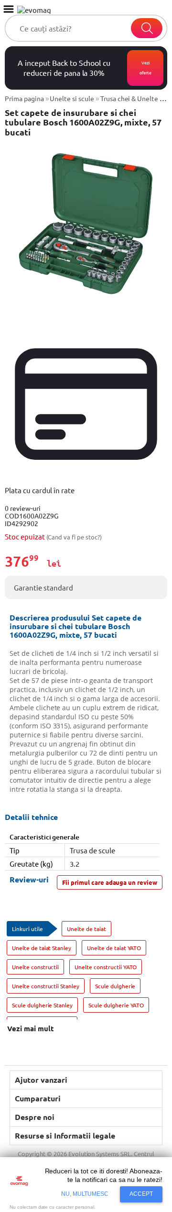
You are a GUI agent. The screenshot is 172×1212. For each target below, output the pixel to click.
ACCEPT (141, 1194)
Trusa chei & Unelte (129, 98)
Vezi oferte (145, 67)
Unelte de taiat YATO (114, 948)
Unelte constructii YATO (106, 967)
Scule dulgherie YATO (116, 1005)
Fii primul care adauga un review (109, 882)
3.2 (74, 863)
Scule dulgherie (115, 986)
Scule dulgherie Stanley (42, 1005)
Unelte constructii (35, 967)
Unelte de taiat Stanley (41, 948)
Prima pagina (24, 98)
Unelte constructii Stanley (45, 986)
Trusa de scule (92, 850)
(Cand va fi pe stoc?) (74, 537)
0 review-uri (23, 508)
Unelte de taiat (86, 928)
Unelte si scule (72, 98)
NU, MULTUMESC (85, 1194)
